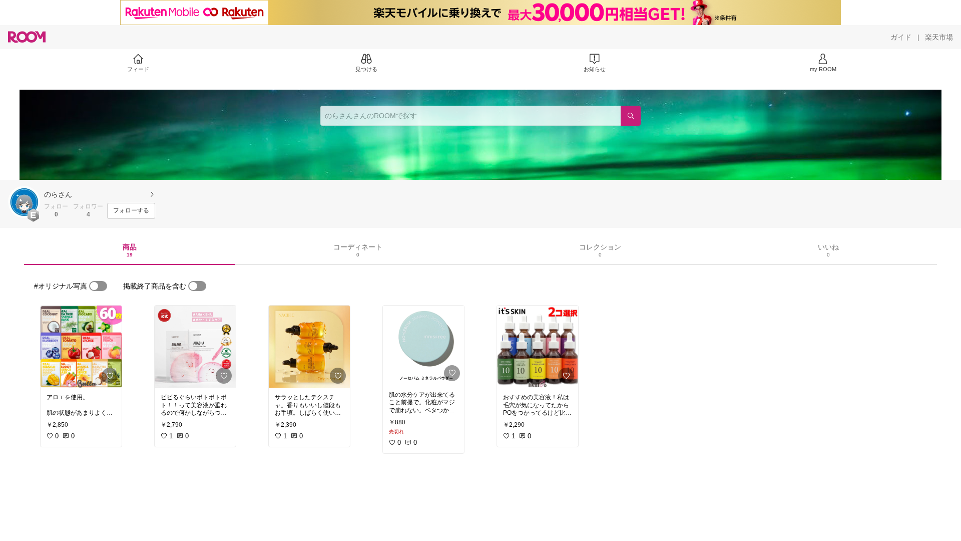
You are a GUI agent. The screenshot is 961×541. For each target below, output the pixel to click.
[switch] (98, 286)
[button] (24, 202)
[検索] (631, 116)
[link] (81, 347)
